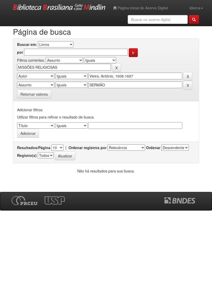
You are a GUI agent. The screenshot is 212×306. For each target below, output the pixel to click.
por (20, 52)
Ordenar (153, 147)
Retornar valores (34, 94)
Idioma (194, 7)
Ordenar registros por (88, 147)
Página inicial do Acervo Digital (142, 7)
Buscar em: (27, 44)
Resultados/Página (33, 147)
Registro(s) (27, 155)
